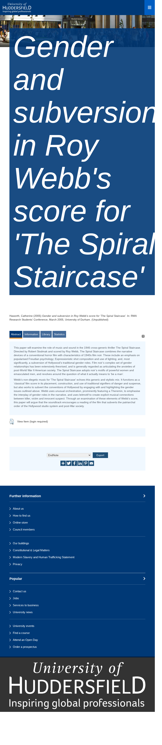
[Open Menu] (149, 7)
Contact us (19, 591)
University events (23, 625)
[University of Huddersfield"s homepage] (77, 685)
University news (23, 612)
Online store (20, 522)
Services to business (26, 605)
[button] (11, 421)
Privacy (17, 564)
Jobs (16, 598)
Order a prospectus (25, 646)
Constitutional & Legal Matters (31, 550)
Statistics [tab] (59, 334)
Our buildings (21, 543)
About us (18, 508)
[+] (143, 336)
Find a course (21, 632)
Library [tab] (46, 334)
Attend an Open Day (25, 639)
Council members (24, 529)
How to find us (21, 515)
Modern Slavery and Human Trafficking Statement (43, 557)
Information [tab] (31, 334)
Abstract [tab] (16, 334)
